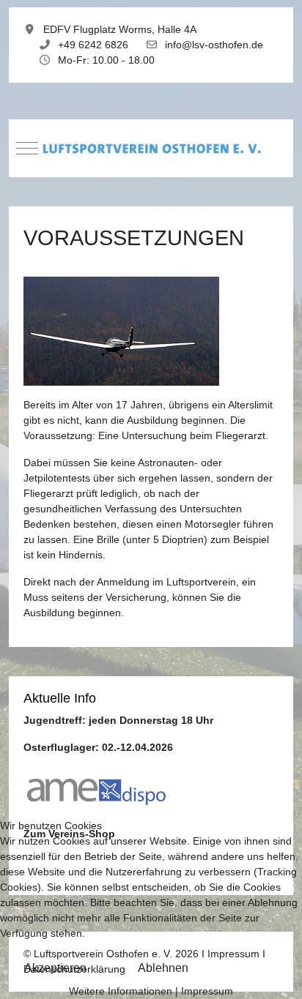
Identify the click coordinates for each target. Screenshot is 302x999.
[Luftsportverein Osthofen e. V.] (151, 148)
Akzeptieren (55, 968)
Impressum (207, 991)
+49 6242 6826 (93, 44)
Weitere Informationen (120, 991)
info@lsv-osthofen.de (214, 44)
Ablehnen (163, 968)
